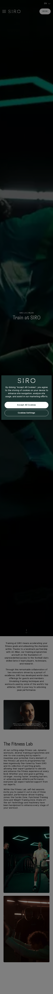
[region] (26, 397)
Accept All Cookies (26, 405)
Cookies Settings (26, 413)
